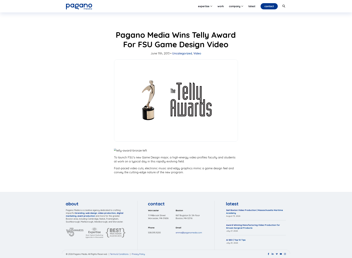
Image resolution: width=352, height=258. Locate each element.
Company (234, 6)
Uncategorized (182, 53)
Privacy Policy (138, 254)
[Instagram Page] (285, 254)
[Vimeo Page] (277, 254)
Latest (251, 6)
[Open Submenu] (210, 6)
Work (221, 6)
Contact (269, 6)
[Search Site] (284, 6)
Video (197, 53)
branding (80, 213)
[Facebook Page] (268, 254)
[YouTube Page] (281, 254)
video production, (107, 213)
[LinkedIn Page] (273, 254)
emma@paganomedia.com (189, 232)
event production (86, 216)
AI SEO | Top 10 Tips (236, 240)
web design (91, 213)
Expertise (203, 6)
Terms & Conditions (119, 254)
